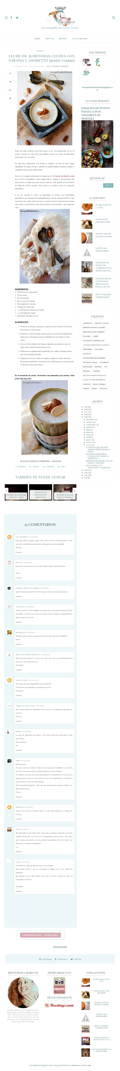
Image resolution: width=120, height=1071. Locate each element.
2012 (86, 475)
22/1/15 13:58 (32, 537)
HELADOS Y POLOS (90, 362)
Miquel (19, 731)
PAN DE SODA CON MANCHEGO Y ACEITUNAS (98, 466)
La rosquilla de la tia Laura (25, 66)
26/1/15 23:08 (25, 760)
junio (88, 432)
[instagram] (7, 17)
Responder (19, 552)
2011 (86, 478)
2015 (86, 417)
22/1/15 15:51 (44, 588)
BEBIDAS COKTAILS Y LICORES (94, 327)
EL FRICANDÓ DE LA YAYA (101, 980)
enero (89, 445)
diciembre (90, 419)
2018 (86, 409)
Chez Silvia (20, 607)
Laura (18, 862)
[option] (16, 494)
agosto (89, 427)
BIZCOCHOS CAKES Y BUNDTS (93, 332)
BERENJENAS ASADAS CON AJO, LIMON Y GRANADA (99, 462)
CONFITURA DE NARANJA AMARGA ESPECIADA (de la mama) (98, 449)
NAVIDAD (98, 367)
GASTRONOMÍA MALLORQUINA (94, 358)
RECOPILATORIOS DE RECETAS (94, 375)
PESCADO (86, 371)
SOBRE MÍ (86, 384)
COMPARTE (22, 467)
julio (88, 430)
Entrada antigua (51, 935)
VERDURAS (103, 388)
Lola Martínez (22, 537)
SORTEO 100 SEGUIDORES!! (101, 1015)
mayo (88, 435)
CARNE (95, 336)
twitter (77, 959)
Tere (18, 760)
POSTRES (39, 51)
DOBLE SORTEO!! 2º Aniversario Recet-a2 (101, 1039)
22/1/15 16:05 (29, 607)
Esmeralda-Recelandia (25, 706)
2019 (86, 407)
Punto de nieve (22, 680)
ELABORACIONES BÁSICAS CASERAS (96, 345)
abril (88, 437)
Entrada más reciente (32, 935)
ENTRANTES (87, 349)
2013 (86, 473)
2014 (86, 470)
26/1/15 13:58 (26, 731)
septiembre (91, 425)
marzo (89, 440)
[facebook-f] (12, 17)
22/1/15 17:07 (30, 632)
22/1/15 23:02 (34, 680)
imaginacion (21, 632)
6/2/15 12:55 (28, 807)
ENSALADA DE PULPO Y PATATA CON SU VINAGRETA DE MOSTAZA (95, 113)
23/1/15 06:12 (40, 706)
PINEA (62, 467)
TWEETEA (35, 467)
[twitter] (18, 17)
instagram (47, 959)
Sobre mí (49, 38)
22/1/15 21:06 (45, 654)
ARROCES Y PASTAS (102, 323)
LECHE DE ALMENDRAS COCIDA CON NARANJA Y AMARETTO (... (97, 456)
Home (37, 38)
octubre (89, 422)
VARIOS (94, 388)
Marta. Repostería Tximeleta (28, 654)
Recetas (62, 38)
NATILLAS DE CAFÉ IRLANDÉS (101, 992)
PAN (105, 367)
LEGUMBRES (104, 362)
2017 (86, 412)
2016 (86, 414)
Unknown (20, 807)
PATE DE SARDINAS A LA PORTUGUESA (101, 1050)
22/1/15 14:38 (27, 562)
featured (99, 349)
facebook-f (62, 959)
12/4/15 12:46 (25, 862)
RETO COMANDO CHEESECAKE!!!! (102, 1027)
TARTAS (86, 388)
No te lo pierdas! (80, 38)
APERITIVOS (87, 323)
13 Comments (63, 66)
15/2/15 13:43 (24, 829)
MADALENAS (87, 367)
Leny (18, 829)
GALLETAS (87, 354)
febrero (89, 442)
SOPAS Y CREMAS (99, 384)
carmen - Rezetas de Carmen (27, 588)
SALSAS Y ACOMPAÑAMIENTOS (94, 380)
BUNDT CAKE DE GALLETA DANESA (101, 1004)
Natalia (19, 562)
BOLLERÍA (86, 336)
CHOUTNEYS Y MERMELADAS (93, 341)
